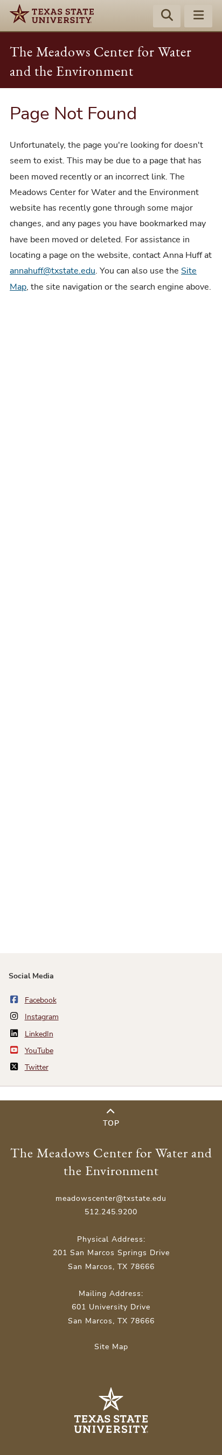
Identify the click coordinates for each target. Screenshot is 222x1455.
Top (111, 1123)
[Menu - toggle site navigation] (198, 16)
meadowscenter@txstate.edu (111, 1198)
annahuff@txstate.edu (52, 271)
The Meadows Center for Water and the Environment (111, 1161)
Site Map (111, 1347)
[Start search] (167, 16)
